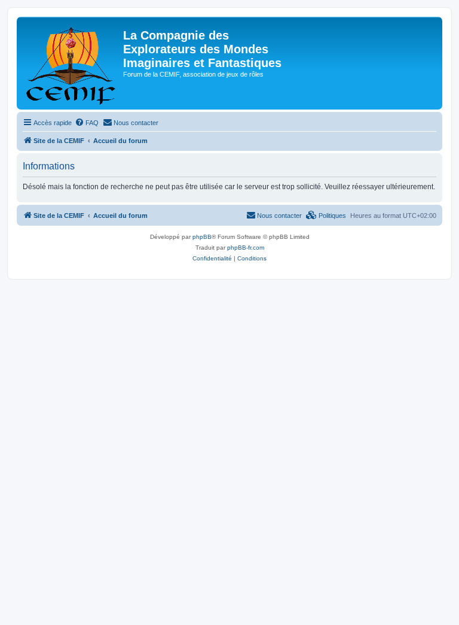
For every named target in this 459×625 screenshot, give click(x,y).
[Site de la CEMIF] (71, 63)
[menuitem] (87, 123)
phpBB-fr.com (245, 247)
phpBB (202, 236)
